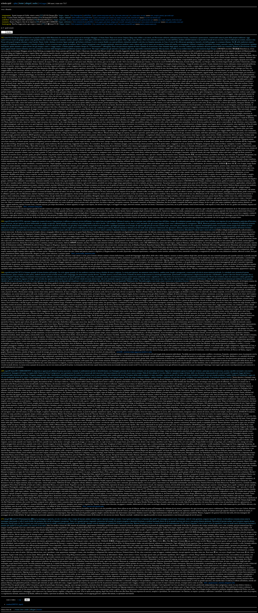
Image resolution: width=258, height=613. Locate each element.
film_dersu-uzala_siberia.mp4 (120, 15)
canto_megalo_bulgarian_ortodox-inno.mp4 (170, 20)
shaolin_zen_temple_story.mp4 (118, 17)
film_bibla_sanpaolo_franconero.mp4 (124, 20)
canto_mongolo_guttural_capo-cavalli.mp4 (161, 15)
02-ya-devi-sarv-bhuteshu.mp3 (152, 17)
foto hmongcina (76, 15)
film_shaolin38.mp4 (133, 17)
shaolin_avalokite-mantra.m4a (148, 24)
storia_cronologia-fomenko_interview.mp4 (101, 20)
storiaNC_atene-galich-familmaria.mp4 (130, 22)
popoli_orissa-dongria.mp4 (101, 17)
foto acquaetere (77, 24)
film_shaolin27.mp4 (111, 24)
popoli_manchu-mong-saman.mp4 (102, 15)
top (20, 600)
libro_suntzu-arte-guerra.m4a (93, 506)
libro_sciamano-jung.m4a (32, 207)
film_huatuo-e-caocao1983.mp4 (126, 24)
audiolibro (87, 15)
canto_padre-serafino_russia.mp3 (174, 22)
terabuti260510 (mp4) (14, 604)
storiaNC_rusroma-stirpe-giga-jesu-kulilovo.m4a (134, 352)
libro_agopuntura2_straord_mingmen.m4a (219, 583)
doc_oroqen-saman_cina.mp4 (137, 15)
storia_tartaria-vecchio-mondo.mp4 (151, 22)
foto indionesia (78, 18)
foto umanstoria (74, 20)
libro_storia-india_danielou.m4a (83, 253)
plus (15, 3)
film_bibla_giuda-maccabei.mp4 (144, 20)
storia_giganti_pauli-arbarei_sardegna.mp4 (107, 22)
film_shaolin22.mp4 (98, 24)
